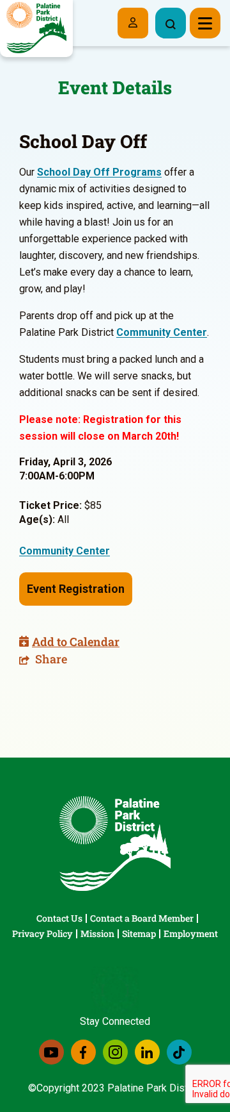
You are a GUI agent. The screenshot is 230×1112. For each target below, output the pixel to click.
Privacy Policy (42, 933)
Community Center (161, 332)
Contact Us (59, 918)
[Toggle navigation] (205, 23)
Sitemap (139, 933)
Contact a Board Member (142, 918)
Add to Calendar (75, 642)
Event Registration (76, 588)
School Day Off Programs (99, 172)
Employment (191, 933)
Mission (97, 933)
